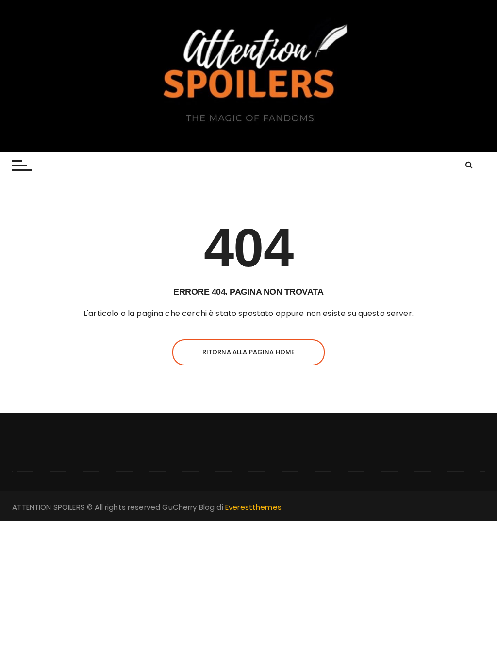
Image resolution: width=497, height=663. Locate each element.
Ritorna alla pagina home (248, 352)
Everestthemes (253, 507)
